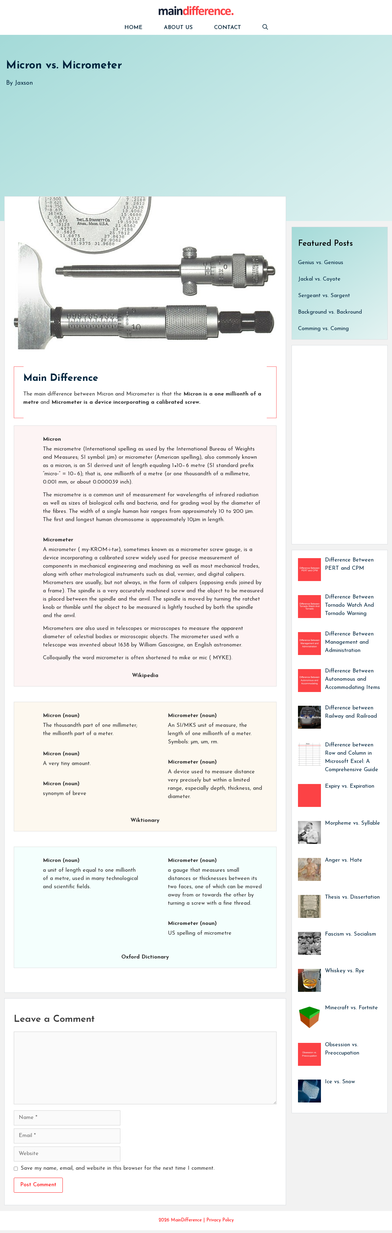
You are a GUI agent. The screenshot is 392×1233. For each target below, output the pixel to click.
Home (133, 28)
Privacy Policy (220, 1220)
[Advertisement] (190, 135)
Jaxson (24, 83)
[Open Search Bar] (265, 28)
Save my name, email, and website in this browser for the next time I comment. (117, 1168)
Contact (227, 28)
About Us (178, 28)
